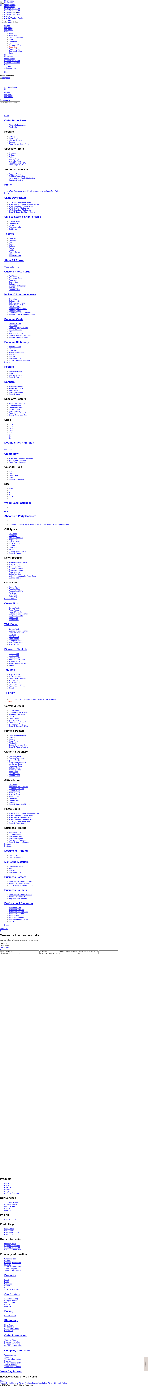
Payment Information (12, 63)
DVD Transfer (9, 1206)
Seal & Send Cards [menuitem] (16, 333)
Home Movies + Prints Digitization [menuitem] (22, 178)
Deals (11, 53)
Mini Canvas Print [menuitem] (15, 682)
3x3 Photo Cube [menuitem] (15, 566)
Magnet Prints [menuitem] (14, 159)
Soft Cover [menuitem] (13, 229)
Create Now (11, 453)
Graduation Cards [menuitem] (15, 278)
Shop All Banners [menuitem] (15, 394)
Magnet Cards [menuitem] (14, 760)
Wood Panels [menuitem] (14, 610)
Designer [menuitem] (12, 153)
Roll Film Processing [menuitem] (17, 176)
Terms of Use (37, 1383)
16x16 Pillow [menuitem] (14, 654)
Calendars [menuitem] (8, 449)
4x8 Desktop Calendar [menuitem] (17, 460)
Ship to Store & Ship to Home (22, 216)
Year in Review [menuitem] (14, 252)
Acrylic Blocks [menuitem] (14, 564)
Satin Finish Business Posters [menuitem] (20, 882)
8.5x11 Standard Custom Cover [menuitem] (21, 206)
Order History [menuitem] (9, 5)
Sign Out (7, 66)
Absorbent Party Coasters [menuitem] (18, 562)
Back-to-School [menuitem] (14, 587)
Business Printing (15, 51)
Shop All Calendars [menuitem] (16, 479)
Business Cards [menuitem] (15, 358)
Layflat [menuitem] (11, 225)
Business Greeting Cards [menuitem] (18, 912)
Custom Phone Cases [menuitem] (17, 551)
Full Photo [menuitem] (13, 276)
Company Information (12, 1263)
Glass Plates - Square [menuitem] (17, 686)
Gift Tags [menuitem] (12, 349)
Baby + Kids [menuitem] (13, 282)
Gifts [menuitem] (6, 511)
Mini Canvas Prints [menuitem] (16, 616)
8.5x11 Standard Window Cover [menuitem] (21, 210)
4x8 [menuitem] (10, 490)
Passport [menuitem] (12, 802)
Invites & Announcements (20, 294)
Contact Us (8, 1234)
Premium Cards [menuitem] (15, 756)
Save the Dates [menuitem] (14, 307)
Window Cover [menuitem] (14, 223)
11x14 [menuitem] (11, 424)
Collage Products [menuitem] (15, 641)
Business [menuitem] (7, 846)
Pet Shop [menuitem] (12, 593)
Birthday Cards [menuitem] (14, 768)
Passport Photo (14, 49)
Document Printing (16, 850)
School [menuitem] (11, 254)
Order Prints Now (15, 120)
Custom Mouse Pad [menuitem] (16, 789)
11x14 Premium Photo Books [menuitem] (20, 202)
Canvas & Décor (15, 45)
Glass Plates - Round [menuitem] (17, 684)
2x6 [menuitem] (10, 436)
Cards (6, 1185)
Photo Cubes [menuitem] (14, 796)
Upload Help (9, 1231)
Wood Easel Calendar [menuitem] (17, 462)
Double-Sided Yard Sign (19, 442)
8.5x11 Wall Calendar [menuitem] (21, 458)
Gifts (10, 43)
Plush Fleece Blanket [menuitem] (17, 660)
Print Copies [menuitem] (13, 855)
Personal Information (12, 61)
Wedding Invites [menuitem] (15, 311)
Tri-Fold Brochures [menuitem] (16, 866)
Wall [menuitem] (10, 471)
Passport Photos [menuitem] (15, 174)
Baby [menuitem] (11, 244)
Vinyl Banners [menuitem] (14, 390)
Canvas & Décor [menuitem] (10, 599)
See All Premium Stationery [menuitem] (19, 360)
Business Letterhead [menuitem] (16, 915)
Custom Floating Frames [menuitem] (18, 614)
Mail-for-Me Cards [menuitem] (15, 330)
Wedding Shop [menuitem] (14, 589)
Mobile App (8, 1210)
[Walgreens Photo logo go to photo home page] (5, 100)
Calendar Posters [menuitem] (15, 407)
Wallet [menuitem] (11, 157)
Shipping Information (12, 1248)
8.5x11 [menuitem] (11, 488)
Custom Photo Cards (17, 271)
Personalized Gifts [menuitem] (16, 591)
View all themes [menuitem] (15, 256)
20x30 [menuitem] (11, 430)
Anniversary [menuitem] (13, 288)
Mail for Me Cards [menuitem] (15, 764)
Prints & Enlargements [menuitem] (17, 125)
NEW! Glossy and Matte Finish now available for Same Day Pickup (34, 191)
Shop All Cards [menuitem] (14, 290)
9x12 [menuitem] (10, 494)
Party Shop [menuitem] (13, 597)
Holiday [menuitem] (12, 250)
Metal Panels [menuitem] (14, 637)
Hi (5, 55)
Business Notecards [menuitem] (16, 914)
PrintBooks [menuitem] (13, 127)
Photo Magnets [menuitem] (14, 572)
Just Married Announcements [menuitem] (20, 313)
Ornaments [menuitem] (13, 534)
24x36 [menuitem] (11, 432)
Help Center (9, 1229)
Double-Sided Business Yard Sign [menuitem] (22, 885)
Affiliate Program (10, 1268)
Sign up (3, 1381)
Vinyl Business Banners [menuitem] (18, 898)
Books (6, 1183)
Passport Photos (10, 1204)
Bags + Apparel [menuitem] (14, 540)
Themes (9, 233)
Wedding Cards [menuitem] (15, 770)
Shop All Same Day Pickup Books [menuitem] (22, 212)
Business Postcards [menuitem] (16, 910)
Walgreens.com (10, 68)
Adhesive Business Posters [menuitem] (19, 883)
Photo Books (14, 35)
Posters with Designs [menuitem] (17, 403)
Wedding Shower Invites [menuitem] (18, 309)
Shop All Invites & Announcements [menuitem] (22, 314)
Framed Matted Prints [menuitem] (17, 714)
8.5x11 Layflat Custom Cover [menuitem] (24, 204)
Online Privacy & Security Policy (54, 1383)
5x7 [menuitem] (10, 492)
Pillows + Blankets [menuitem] (16, 538)
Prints (11, 33)
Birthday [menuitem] (12, 246)
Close (2, 947)
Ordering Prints (10, 1244)
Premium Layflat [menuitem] (15, 227)
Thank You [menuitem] (13, 280)
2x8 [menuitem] (10, 438)
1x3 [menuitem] (10, 434)
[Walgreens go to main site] (5, 78)
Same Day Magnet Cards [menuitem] (18, 328)
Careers (7, 1261)
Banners (9, 381)
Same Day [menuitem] (8, 701)
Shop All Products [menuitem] (15, 553)
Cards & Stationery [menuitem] (11, 267)
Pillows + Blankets (15, 649)
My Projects (8, 30)
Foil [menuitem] (10, 332)
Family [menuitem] (11, 248)
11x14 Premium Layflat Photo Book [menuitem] (22, 576)
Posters (12, 39)
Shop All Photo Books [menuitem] (17, 823)
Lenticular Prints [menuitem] (15, 161)
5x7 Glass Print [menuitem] (14, 680)
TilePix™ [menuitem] (12, 635)
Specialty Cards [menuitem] (15, 324)
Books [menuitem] (6, 193)
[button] (5, 89)
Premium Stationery (16, 342)
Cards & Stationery (16, 37)
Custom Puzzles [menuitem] (15, 578)
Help (6, 72)
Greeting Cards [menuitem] (14, 774)
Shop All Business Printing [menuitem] (19, 842)
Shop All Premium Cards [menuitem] (18, 337)
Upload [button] (7, 93)
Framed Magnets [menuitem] (15, 612)
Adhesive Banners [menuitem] (16, 388)
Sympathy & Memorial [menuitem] (17, 286)
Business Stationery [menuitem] (16, 917)
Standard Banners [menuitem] (16, 386)
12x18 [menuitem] (11, 426)
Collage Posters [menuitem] (15, 405)
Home (6, 32)
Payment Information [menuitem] (12, 12)
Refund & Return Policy (13, 1250)
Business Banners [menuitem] (16, 392)
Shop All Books (14, 260)
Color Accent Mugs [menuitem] (16, 570)
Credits (7, 65)
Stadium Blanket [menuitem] (15, 661)
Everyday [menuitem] (12, 238)
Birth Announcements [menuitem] (17, 303)
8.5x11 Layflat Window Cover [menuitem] (20, 208)
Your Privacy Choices (12, 1270)
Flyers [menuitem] (11, 868)
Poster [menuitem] (11, 477)
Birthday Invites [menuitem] (14, 301)
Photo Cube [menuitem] (13, 618)
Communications (10, 57)
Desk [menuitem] (11, 473)
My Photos (8, 28)
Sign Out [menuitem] (7, 20)
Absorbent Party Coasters (20, 516)
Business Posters (15, 877)
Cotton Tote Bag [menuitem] (15, 574)
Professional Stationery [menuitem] (18, 840)
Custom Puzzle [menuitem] (14, 791)
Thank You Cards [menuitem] (15, 766)
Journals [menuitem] (12, 921)
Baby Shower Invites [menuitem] (16, 305)
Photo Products (10, 1219)
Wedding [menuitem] (12, 240)
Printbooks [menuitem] (13, 743)
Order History (9, 59)
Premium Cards (13, 319)
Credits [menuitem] (7, 16)
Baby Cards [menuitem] (13, 772)
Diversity (7, 1265)
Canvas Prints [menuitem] (14, 608)
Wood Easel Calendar (17, 502)
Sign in (7, 87)
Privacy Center (5, 1383)
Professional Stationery (18, 903)
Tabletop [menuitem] (12, 545)
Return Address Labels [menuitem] (17, 762)
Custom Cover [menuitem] (14, 221)
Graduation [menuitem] (13, 299)
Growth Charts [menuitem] (14, 409)
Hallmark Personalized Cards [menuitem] (20, 335)
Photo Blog (8, 1208)
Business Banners (15, 890)
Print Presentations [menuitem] (16, 857)
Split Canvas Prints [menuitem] (16, 642)
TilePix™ (9, 692)
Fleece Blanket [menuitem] (14, 658)
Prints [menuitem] (6, 116)
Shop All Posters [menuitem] (15, 377)
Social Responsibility (12, 1267)
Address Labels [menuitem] (15, 347)
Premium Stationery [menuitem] (16, 758)
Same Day (13, 47)
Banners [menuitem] (12, 142)
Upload (7, 26)
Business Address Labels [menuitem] (18, 919)
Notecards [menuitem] (13, 350)
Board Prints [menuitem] (13, 138)
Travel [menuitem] (11, 242)
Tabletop (9, 669)
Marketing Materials (16, 861)
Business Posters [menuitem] (15, 411)
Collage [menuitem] (12, 155)
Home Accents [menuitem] (14, 543)
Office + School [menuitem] (14, 547)
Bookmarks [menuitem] (13, 356)
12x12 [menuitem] (11, 498)
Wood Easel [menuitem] (13, 475)
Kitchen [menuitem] (12, 549)
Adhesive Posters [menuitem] (15, 140)
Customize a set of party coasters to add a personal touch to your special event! (39, 524)
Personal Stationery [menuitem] (16, 352)
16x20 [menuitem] (11, 428)
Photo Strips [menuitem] (16, 165)
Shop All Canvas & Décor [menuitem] (18, 726)
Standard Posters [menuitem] (15, 371)
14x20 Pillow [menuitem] (14, 656)
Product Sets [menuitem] (14, 620)
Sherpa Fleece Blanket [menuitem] (17, 663)
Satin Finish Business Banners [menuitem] (20, 895)
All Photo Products (11, 1193)
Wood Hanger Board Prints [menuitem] (19, 144)
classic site (4, 929)
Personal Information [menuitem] (12, 9)
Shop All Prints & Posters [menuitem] (18, 747)
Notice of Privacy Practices (21, 1383)
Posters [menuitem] (12, 136)
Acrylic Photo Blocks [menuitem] (16, 674)
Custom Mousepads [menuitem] (16, 568)
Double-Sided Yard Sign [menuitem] (18, 415)
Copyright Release (11, 1232)
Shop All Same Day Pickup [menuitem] (19, 804)
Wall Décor (11, 624)
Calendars (13, 41)
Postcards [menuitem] (12, 354)
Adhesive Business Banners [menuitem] (19, 897)
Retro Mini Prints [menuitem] (17, 163)
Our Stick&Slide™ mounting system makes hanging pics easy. (32, 699)
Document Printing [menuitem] (16, 180)
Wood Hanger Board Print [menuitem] (18, 413)
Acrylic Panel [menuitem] (14, 644)
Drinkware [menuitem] (13, 536)
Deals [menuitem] (6, 925)
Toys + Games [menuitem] (14, 541)
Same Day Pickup (15, 197)
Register (15, 87)
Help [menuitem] (6, 1)
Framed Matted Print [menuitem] (16, 633)
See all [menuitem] (11, 665)
